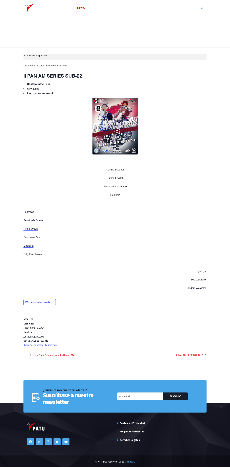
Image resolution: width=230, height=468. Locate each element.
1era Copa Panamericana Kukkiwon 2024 (53, 355)
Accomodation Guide (115, 186)
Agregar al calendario (40, 302)
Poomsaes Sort (32, 237)
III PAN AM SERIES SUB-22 (190, 355)
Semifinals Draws (33, 220)
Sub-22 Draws (199, 279)
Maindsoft (130, 461)
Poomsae (38, 344)
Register (115, 195)
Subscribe (175, 396)
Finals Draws (30, 228)
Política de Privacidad (132, 423)
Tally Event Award (33, 254)
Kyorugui (27, 344)
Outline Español (115, 169)
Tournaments (52, 344)
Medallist (28, 245)
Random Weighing (196, 288)
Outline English (115, 178)
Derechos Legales (130, 440)
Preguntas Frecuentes (132, 431)
